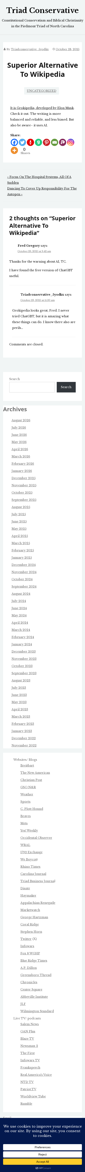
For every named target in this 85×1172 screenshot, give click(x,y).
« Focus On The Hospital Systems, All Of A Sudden (39, 180)
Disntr (25, 888)
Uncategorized (41, 91)
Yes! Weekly (29, 830)
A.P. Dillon (28, 968)
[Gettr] (30, 142)
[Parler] (62, 142)
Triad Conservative (42, 10)
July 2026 (19, 427)
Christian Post (31, 780)
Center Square (31, 989)
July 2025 (19, 514)
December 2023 (24, 651)
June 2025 (19, 521)
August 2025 (21, 507)
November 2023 (24, 659)
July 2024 (19, 601)
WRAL (25, 845)
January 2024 (22, 644)
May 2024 (19, 615)
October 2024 (22, 579)
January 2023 (22, 731)
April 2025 (20, 536)
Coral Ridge (29, 924)
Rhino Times (30, 867)
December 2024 (24, 565)
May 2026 (19, 442)
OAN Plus (27, 1031)
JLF (23, 1004)
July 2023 (19, 688)
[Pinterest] (46, 142)
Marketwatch (30, 910)
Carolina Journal (33, 874)
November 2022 (24, 745)
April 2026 (20, 449)
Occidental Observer (36, 838)
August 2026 (21, 420)
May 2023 (19, 702)
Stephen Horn (31, 932)
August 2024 (21, 594)
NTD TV (27, 1082)
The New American (35, 773)
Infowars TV (30, 1060)
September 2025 (24, 500)
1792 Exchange (31, 852)
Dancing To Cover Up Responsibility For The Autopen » (42, 191)
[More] (14, 150)
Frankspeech (30, 1067)
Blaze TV (27, 1038)
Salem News (29, 1024)
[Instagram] (70, 142)
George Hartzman (34, 917)
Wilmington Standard (37, 1011)
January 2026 (22, 471)
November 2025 (24, 485)
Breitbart (27, 765)
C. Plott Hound (31, 809)
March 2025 (21, 543)
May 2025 (19, 529)
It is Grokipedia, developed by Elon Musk (42, 108)
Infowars (27, 946)
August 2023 (21, 680)
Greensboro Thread (35, 975)
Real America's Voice (36, 1075)
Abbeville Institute (34, 997)
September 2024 (24, 586)
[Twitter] (22, 142)
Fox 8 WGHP (30, 953)
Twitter (26, 939)
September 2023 (24, 673)
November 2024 (24, 572)
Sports (25, 801)
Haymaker (28, 895)
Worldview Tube (33, 1096)
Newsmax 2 (29, 1046)
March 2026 (21, 456)
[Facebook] (14, 142)
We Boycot (28, 859)
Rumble (26, 1104)
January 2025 (22, 557)
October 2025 (22, 492)
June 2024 (19, 608)
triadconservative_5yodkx (30, 49)
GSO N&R (28, 787)
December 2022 (24, 738)
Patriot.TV (28, 1089)
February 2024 (23, 637)
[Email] (54, 142)
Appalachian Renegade (37, 903)
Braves (25, 816)
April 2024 (20, 623)
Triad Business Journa (37, 881)
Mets (24, 823)
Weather (26, 794)
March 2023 (21, 716)
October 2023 (22, 666)
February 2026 (23, 464)
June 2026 (19, 435)
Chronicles (28, 982)
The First (27, 1053)
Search (14, 379)
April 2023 (20, 709)
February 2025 (23, 550)
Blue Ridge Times (33, 960)
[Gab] (38, 142)
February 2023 (23, 724)
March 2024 (21, 630)
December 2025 (23, 478)
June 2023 (19, 695)
